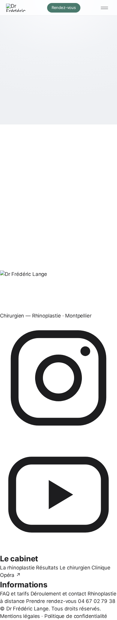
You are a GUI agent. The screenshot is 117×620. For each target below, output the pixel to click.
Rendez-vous (66, 7)
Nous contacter (87, 116)
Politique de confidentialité (75, 616)
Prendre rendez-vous (51, 601)
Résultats (47, 568)
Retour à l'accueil (36, 116)
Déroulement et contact (58, 594)
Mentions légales (20, 616)
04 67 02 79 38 (96, 601)
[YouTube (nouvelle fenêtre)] (58, 494)
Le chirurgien (75, 568)
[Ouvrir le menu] (104, 7)
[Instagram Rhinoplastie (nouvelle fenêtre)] (58, 378)
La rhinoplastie (17, 568)
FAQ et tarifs (14, 594)
